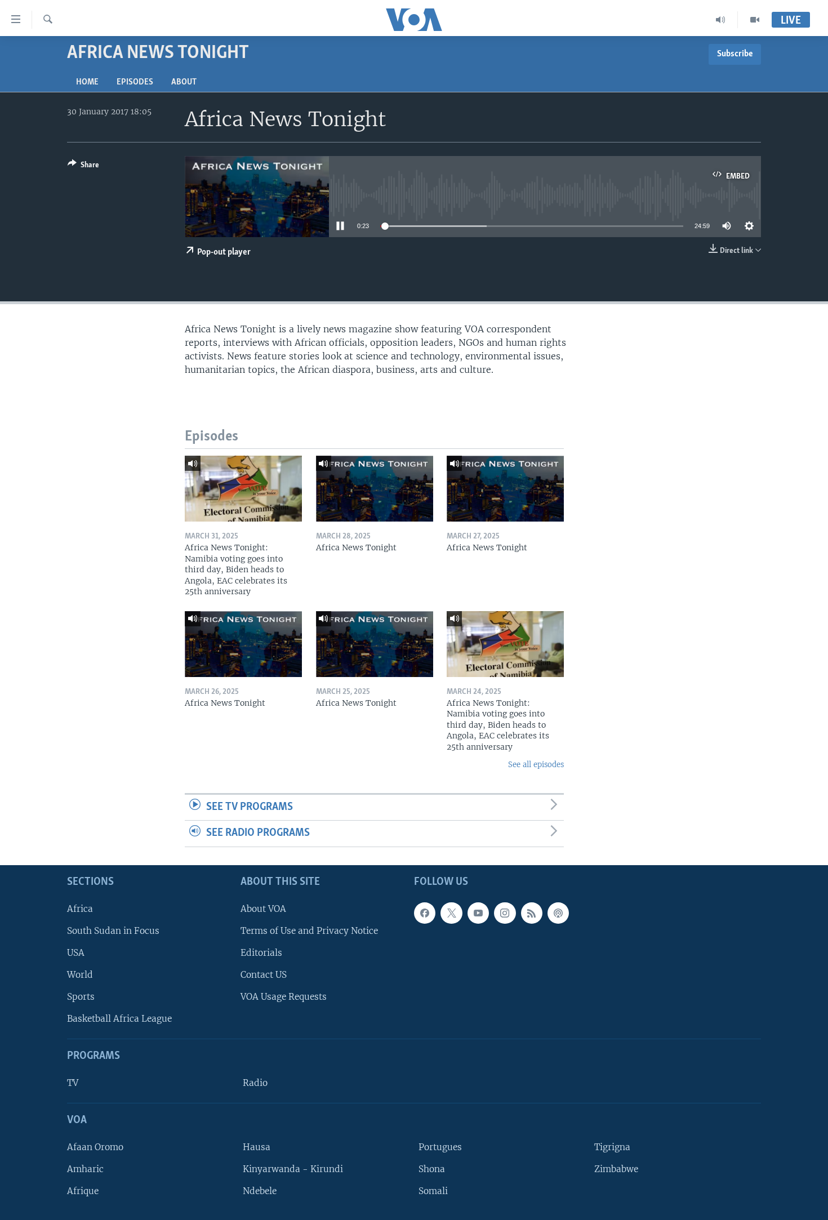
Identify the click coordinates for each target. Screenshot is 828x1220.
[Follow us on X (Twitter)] (451, 913)
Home (87, 82)
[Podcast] (558, 913)
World (80, 974)
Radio (255, 1082)
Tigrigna (612, 1147)
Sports (81, 996)
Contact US (264, 974)
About (184, 82)
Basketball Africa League (119, 1018)
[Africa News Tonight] (374, 489)
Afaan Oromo (95, 1147)
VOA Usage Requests (284, 996)
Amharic (85, 1169)
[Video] (755, 19)
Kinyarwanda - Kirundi (293, 1169)
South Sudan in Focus (113, 930)
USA (75, 952)
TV (72, 1082)
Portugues (440, 1147)
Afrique (83, 1191)
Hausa (256, 1147)
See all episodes (536, 764)
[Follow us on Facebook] (424, 913)
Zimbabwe (616, 1169)
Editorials (261, 952)
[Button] (83, 166)
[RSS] (531, 913)
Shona (432, 1169)
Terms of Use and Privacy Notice (309, 930)
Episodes (135, 82)
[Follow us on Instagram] (504, 913)
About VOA (263, 908)
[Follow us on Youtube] (478, 913)
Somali (433, 1191)
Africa (80, 908)
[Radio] (721, 19)
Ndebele (260, 1191)
